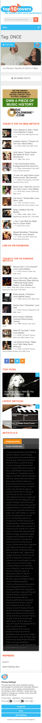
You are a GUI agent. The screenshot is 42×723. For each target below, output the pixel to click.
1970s (19, 203)
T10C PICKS (35, 216)
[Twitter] (17, 361)
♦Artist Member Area (10, 667)
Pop (23, 134)
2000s (19, 168)
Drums (15, 171)
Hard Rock (21, 171)
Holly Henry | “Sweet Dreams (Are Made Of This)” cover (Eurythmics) (25, 154)
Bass (24, 191)
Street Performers (23, 239)
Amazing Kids (27, 168)
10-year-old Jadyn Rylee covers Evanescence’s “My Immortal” (26, 176)
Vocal (15, 137)
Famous (25, 271)
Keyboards (6, 290)
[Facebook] (6, 361)
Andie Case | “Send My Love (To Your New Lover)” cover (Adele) (26, 188)
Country (32, 203)
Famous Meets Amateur (10, 351)
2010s (19, 134)
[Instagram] (12, 361)
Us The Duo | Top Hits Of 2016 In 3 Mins (20, 68)
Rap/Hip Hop (33, 134)
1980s (19, 159)
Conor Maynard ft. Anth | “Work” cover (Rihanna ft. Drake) (26, 131)
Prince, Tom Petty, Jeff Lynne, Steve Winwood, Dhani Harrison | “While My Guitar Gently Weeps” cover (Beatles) (26, 281)
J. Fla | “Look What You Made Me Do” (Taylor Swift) (25, 222)
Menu (5, 27)
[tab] (13, 441)
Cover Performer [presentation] (14, 446)
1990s (24, 214)
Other (19, 205)
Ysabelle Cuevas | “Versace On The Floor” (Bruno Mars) (25, 142)
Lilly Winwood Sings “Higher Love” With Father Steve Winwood (24, 344)
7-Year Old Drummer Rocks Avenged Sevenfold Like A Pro (25, 165)
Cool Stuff (35, 168)
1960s (9, 287)
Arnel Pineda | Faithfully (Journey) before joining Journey (23, 319)
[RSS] (22, 361)
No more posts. (22, 78)
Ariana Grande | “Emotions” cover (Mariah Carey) (24, 295)
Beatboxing (17, 216)
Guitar (24, 146)
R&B (27, 134)
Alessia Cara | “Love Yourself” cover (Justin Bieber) (25, 268)
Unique (31, 205)
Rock (27, 171)
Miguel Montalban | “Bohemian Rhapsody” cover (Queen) (25, 233)
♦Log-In (5, 662)
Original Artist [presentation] (13, 441)
